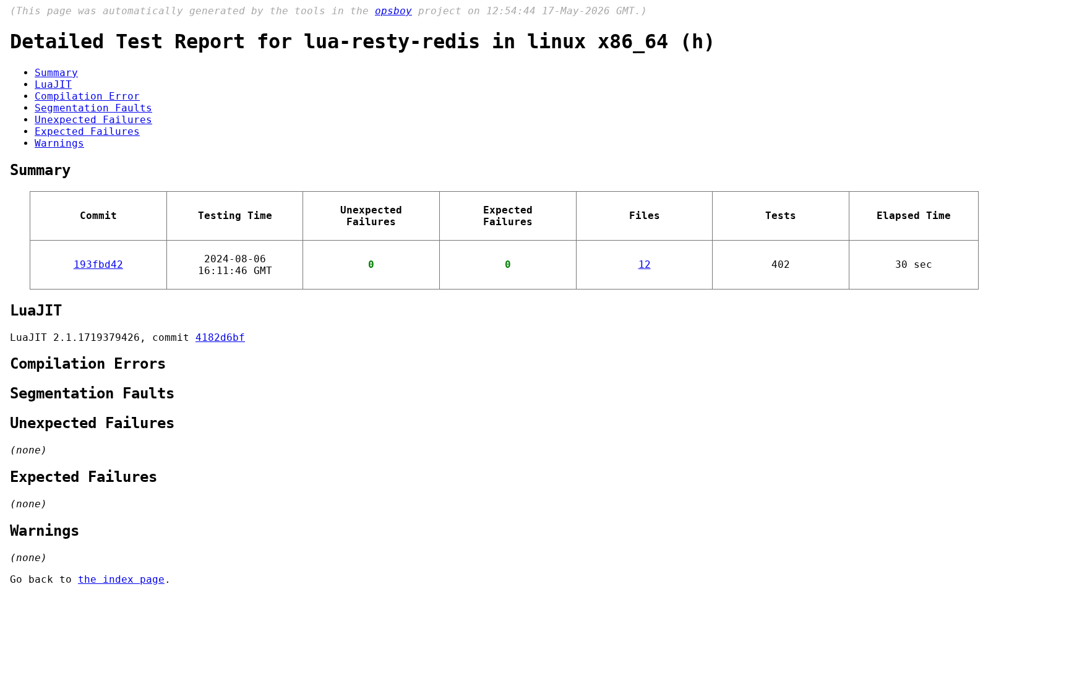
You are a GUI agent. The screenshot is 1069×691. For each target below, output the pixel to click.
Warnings (59, 143)
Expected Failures (87, 131)
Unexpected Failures (93, 120)
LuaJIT (53, 84)
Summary (56, 73)
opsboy (393, 11)
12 (644, 264)
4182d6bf (220, 337)
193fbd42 (98, 264)
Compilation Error (87, 96)
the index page (121, 579)
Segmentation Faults (93, 108)
